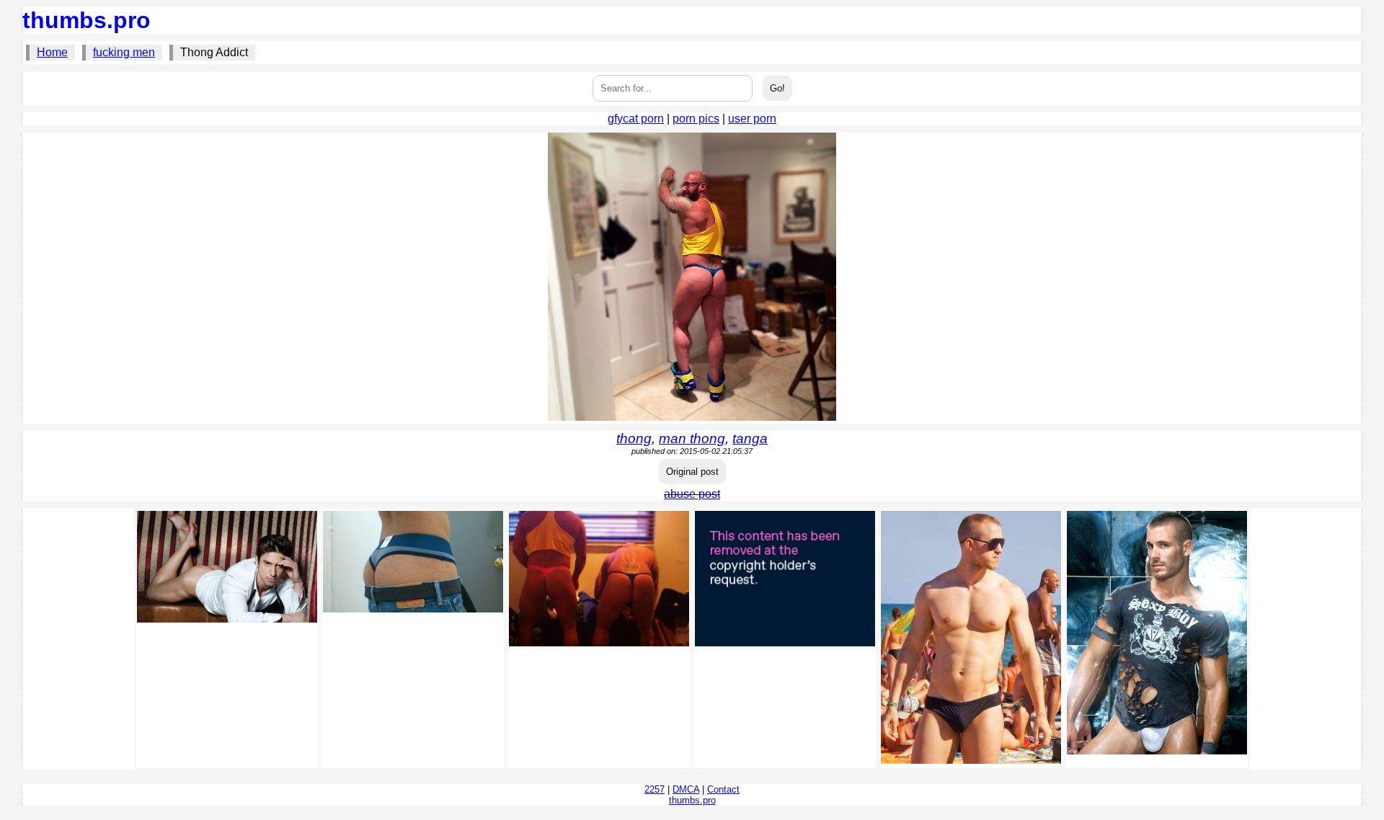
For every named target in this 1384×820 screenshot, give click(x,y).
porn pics (696, 118)
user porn (752, 118)
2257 (654, 789)
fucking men (124, 52)
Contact (723, 789)
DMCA (686, 789)
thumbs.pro (86, 20)
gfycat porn (636, 118)
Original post (692, 471)
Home (52, 52)
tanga (750, 438)
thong (634, 438)
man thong (692, 438)
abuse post (692, 494)
